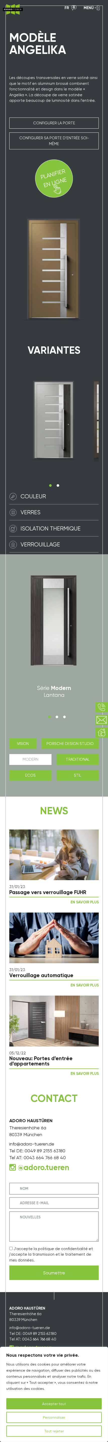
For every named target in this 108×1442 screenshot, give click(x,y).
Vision (23, 743)
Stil (77, 775)
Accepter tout (54, 1404)
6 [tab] (56, 716)
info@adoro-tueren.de (31, 1144)
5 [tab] (49, 716)
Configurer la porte (54, 123)
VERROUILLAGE (40, 544)
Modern (30, 759)
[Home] (13, 9)
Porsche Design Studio (70, 743)
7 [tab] (64, 716)
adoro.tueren (46, 1167)
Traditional (77, 759)
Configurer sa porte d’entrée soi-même (54, 141)
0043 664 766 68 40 (45, 1157)
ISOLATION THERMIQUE (51, 528)
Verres (30, 512)
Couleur (33, 496)
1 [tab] (50, 485)
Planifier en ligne (53, 178)
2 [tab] (57, 485)
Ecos (30, 775)
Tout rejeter (54, 1431)
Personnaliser (54, 1417)
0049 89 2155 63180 (45, 1150)
